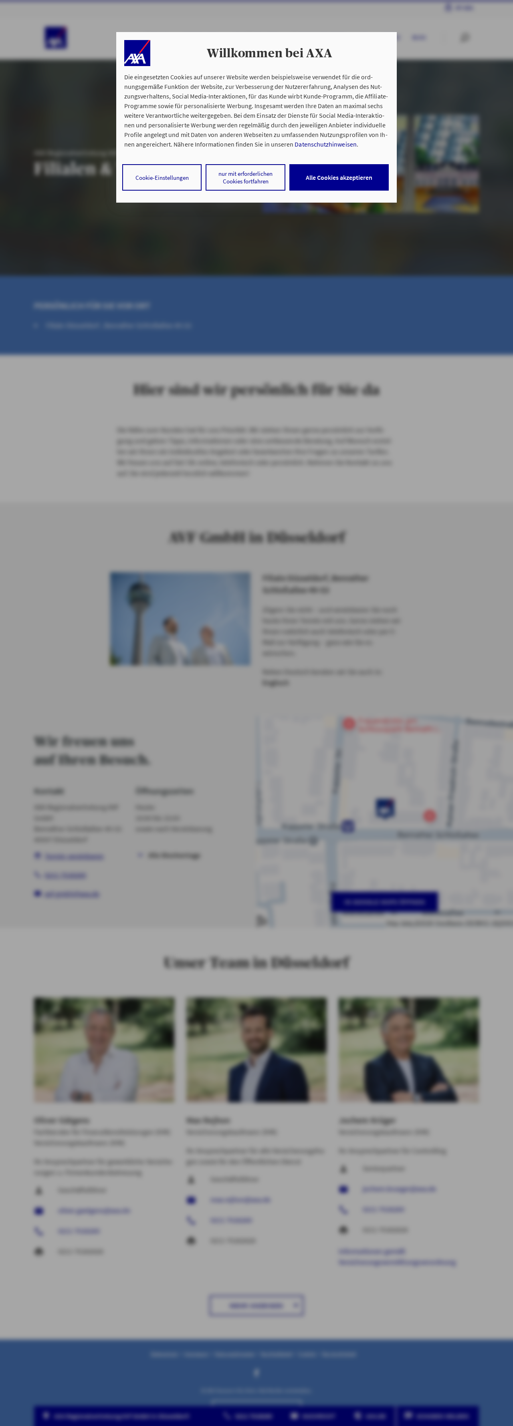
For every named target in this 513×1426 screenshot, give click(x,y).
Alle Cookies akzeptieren (339, 177)
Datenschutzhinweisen (325, 144)
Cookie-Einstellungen (162, 177)
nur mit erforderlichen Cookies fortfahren (245, 177)
